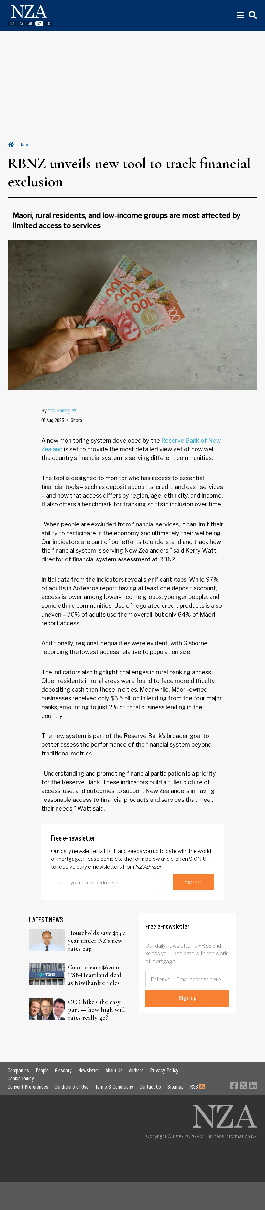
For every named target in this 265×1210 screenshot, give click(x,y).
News (26, 144)
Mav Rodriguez (62, 410)
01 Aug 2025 (52, 419)
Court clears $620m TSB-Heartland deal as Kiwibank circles (94, 975)
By (58, 410)
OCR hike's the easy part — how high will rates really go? (96, 1009)
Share (76, 419)
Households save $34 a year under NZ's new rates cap (97, 940)
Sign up (194, 882)
